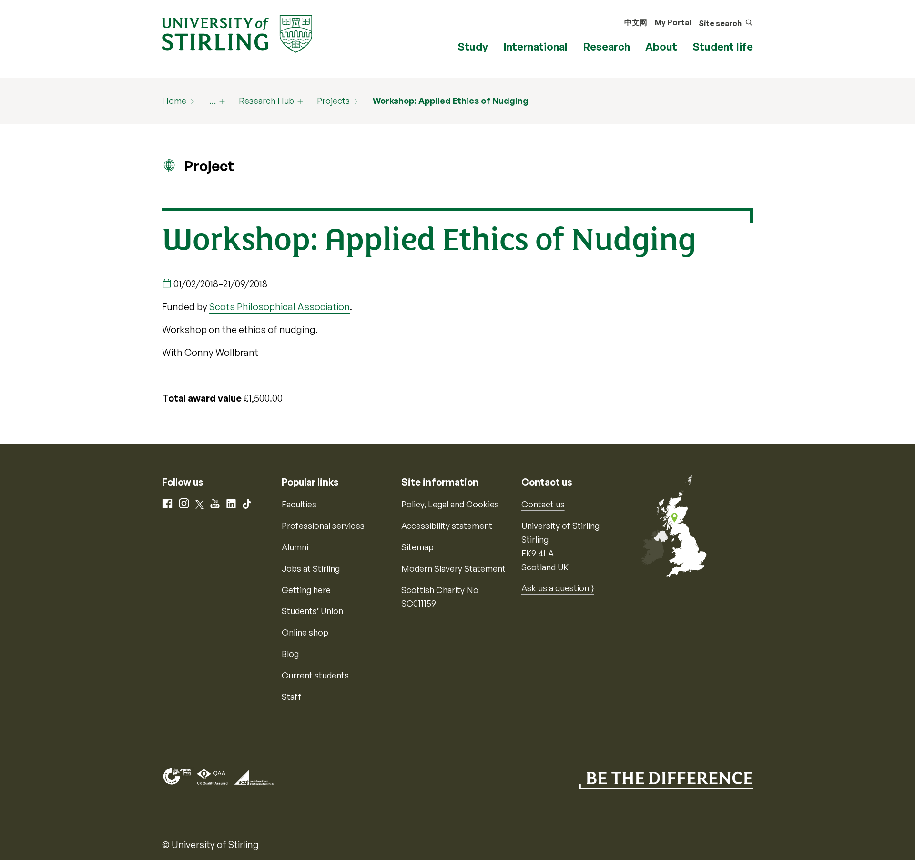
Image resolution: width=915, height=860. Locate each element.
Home (174, 100)
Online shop (305, 632)
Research (606, 46)
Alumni (295, 547)
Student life (722, 46)
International (535, 46)
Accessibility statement (446, 525)
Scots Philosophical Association (279, 307)
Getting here (306, 590)
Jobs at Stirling (311, 568)
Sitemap (417, 547)
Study (473, 46)
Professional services (323, 525)
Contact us (543, 504)
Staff (292, 696)
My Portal (673, 22)
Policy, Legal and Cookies (450, 504)
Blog (290, 653)
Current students (315, 675)
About (661, 46)
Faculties (299, 504)
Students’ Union (312, 611)
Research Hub (266, 100)
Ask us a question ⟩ (557, 588)
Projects (333, 100)
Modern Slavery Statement (453, 568)
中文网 (635, 22)
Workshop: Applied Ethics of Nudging (451, 100)
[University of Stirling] (237, 33)
